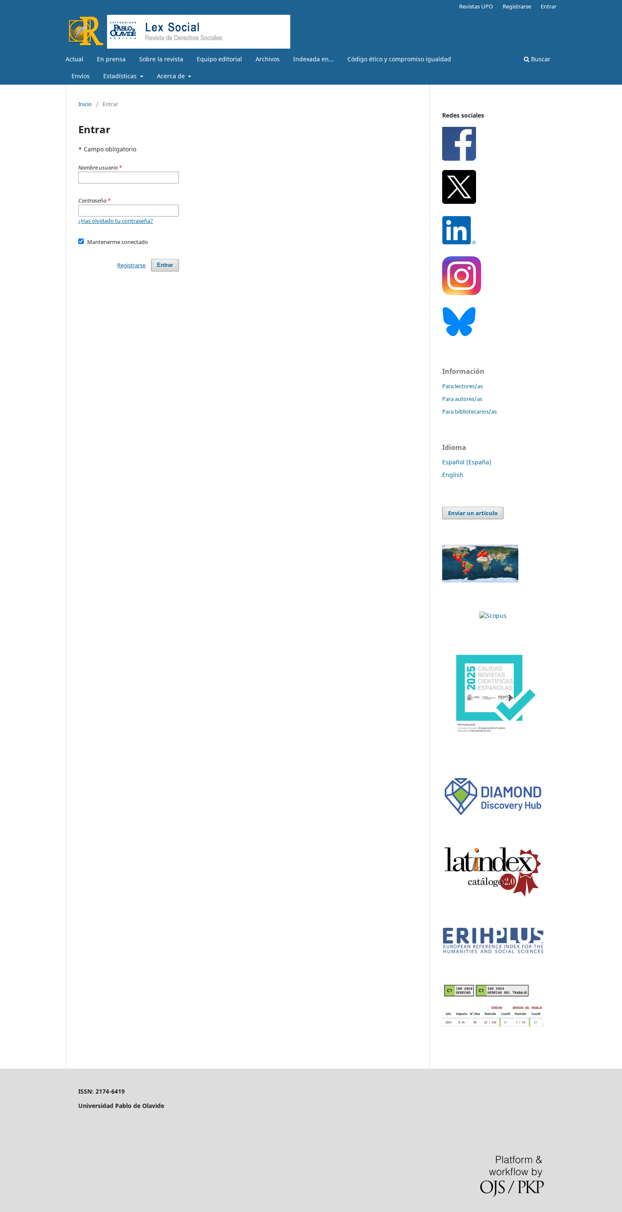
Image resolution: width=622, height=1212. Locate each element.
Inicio (85, 104)
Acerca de (172, 76)
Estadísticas (120, 76)
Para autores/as (462, 399)
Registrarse (517, 6)
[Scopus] (492, 615)
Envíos (81, 76)
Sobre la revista (161, 59)
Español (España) (466, 462)
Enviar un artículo (473, 513)
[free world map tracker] (480, 580)
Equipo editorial (219, 59)
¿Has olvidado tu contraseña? (115, 221)
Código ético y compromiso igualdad (399, 59)
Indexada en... (313, 59)
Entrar (548, 6)
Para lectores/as (462, 386)
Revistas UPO (476, 6)
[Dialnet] (493, 1025)
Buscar (539, 59)
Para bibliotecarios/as (469, 411)
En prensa (111, 59)
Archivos (268, 59)
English (452, 475)
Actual (74, 59)
